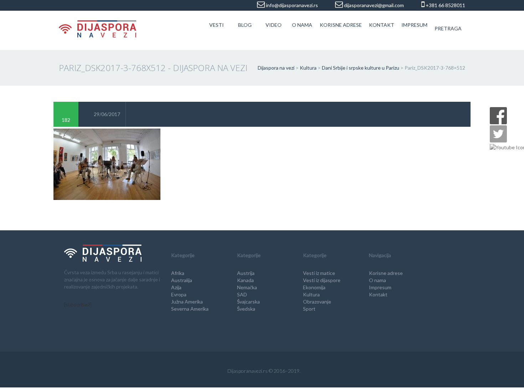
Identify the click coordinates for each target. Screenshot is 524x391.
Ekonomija (314, 287)
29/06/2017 (107, 114)
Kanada (245, 280)
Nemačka (247, 287)
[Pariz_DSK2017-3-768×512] (106, 163)
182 (66, 120)
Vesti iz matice (319, 273)
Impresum (414, 25)
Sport (309, 309)
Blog (245, 25)
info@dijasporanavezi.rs (291, 5)
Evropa (178, 294)
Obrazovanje (317, 302)
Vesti (216, 25)
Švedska (246, 309)
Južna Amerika (187, 302)
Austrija (246, 273)
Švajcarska (248, 302)
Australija (181, 280)
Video (274, 25)
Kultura (311, 294)
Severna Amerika (190, 309)
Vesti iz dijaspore (321, 280)
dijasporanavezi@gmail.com (373, 5)
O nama (302, 25)
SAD (242, 294)
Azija (176, 287)
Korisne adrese (341, 25)
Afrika (177, 273)
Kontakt (381, 25)
